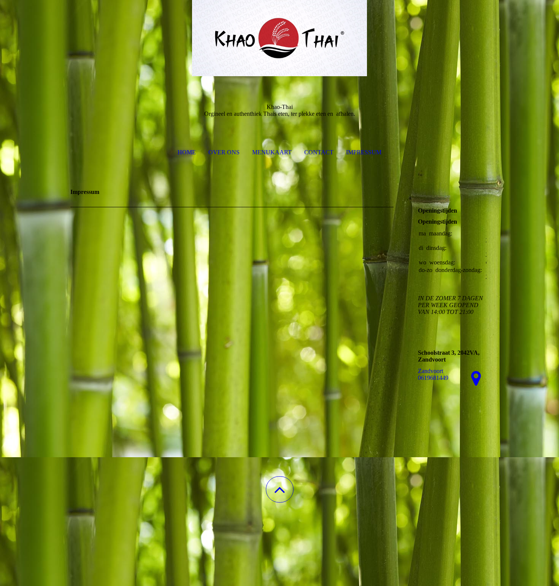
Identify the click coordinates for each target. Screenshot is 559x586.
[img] (279, 38)
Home (187, 152)
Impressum (363, 152)
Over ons (224, 152)
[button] (280, 489)
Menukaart (272, 152)
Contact (318, 152)
